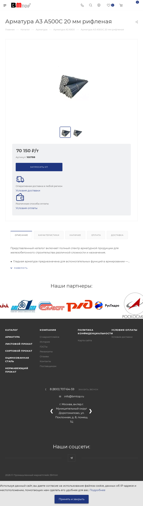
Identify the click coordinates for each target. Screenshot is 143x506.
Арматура (12, 336)
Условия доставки (28, 190)
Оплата (96, 235)
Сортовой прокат (18, 350)
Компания (48, 330)
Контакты (45, 361)
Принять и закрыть (71, 499)
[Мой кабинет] (98, 5)
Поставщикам (48, 366)
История (45, 341)
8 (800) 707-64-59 (62, 389)
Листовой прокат (18, 343)
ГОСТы (43, 346)
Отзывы (44, 356)
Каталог (11, 330)
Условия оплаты (26, 208)
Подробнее (97, 490)
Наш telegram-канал (71, 458)
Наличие (75, 235)
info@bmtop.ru (74, 396)
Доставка (117, 235)
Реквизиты (46, 351)
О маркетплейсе (49, 336)
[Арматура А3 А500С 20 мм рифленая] (71, 83)
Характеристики (48, 235)
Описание (21, 235)
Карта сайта (85, 340)
